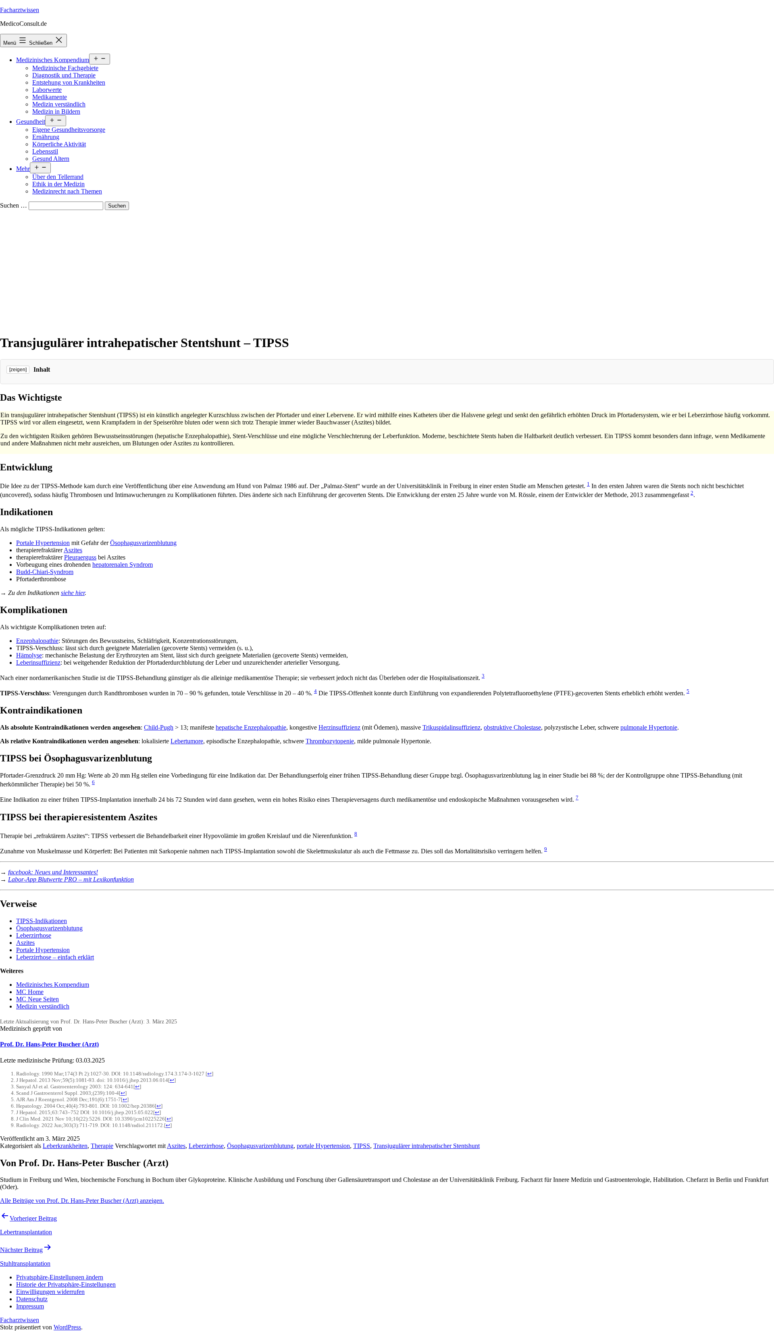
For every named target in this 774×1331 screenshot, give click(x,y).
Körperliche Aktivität (59, 144)
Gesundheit (30, 121)
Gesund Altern (50, 158)
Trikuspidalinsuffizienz (451, 727)
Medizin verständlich (58, 104)
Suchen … (13, 205)
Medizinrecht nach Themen (67, 191)
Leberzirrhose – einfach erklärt (55, 957)
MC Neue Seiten (37, 999)
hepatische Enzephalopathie (251, 727)
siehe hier (73, 592)
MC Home (30, 991)
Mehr (23, 168)
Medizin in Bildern (56, 111)
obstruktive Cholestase (512, 727)
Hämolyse (29, 655)
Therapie (102, 1145)
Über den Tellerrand (57, 176)
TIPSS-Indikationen (41, 920)
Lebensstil (45, 151)
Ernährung (45, 136)
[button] (59, 1277)
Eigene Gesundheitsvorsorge (68, 129)
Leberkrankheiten (65, 1145)
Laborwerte (47, 89)
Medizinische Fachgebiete (65, 67)
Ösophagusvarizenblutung (143, 542)
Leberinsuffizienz (38, 662)
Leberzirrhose (33, 935)
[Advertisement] (387, 270)
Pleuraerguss (80, 557)
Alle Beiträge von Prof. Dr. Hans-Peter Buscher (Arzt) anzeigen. (82, 1200)
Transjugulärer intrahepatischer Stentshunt (426, 1145)
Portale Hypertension (43, 542)
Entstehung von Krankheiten (68, 82)
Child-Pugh (158, 727)
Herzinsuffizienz (339, 727)
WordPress (67, 1327)
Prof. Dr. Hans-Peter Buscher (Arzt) (49, 1044)
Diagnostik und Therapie (64, 75)
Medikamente (49, 97)
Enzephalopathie (37, 640)
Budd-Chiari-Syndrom (44, 571)
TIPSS (361, 1145)
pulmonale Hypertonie (648, 727)
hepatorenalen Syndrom (122, 564)
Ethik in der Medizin (58, 184)
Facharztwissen (19, 9)
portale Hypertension (323, 1145)
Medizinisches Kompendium (52, 59)
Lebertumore (187, 741)
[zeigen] (18, 369)
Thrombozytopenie (330, 741)
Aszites (73, 550)
